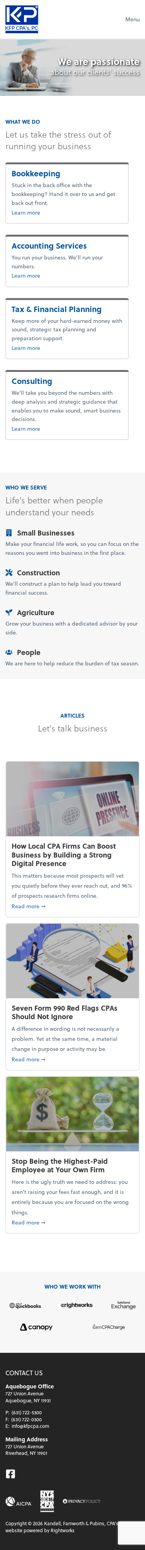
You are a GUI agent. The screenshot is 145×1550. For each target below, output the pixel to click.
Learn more (51, 212)
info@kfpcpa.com (30, 1425)
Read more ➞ (72, 906)
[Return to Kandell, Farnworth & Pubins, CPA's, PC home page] (21, 19)
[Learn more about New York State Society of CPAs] (47, 1501)
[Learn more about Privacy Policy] (82, 1501)
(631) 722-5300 (27, 1412)
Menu (132, 19)
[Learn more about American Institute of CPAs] (18, 1501)
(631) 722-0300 (26, 1419)
